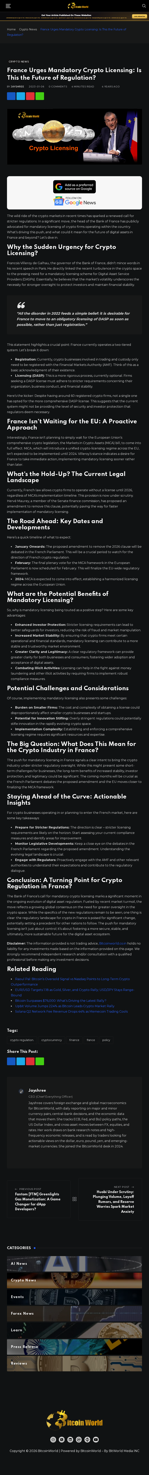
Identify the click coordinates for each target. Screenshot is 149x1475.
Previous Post (30, 1189)
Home (11, 29)
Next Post (122, 1186)
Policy (106, 1040)
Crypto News (28, 29)
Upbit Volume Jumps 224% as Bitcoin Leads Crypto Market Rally (64, 1006)
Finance (74, 1040)
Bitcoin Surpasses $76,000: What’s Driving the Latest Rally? (60, 1001)
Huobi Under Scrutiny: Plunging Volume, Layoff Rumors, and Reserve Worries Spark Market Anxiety (113, 1202)
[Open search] (144, 6)
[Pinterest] (30, 96)
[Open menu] (8, 6)
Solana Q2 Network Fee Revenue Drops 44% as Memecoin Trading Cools (71, 1011)
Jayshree (17, 86)
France (91, 1040)
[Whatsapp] (40, 96)
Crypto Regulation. (22, 1040)
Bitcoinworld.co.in (113, 943)
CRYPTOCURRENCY (51, 1040)
